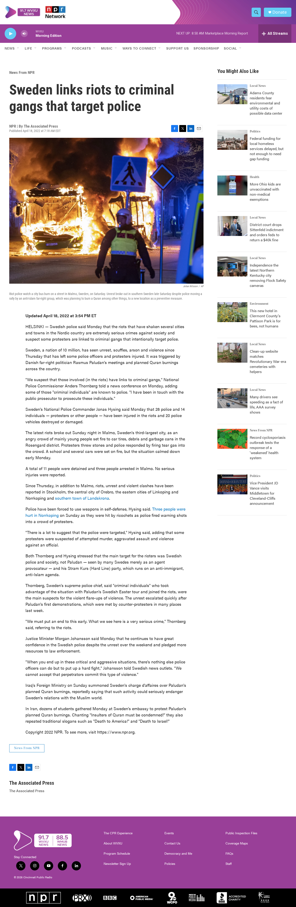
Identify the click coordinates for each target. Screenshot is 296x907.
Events (169, 833)
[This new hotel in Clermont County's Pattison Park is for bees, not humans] (232, 312)
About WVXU (113, 843)
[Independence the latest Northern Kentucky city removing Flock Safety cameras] (232, 266)
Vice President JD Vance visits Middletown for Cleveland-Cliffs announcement (264, 493)
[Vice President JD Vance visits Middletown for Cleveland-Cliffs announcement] (232, 484)
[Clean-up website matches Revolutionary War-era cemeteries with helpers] (232, 353)
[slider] (31, 33)
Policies (169, 864)
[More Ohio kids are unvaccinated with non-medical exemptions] (232, 185)
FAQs (229, 853)
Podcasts (81, 48)
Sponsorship (206, 48)
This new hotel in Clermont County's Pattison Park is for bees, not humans (265, 318)
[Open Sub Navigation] (18, 48)
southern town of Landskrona (82, 498)
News (10, 48)
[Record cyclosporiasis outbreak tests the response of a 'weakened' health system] (232, 439)
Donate (279, 12)
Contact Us (172, 843)
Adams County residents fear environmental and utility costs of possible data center (266, 103)
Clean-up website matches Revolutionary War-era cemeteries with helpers (268, 361)
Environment (259, 304)
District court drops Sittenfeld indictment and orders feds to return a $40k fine (267, 232)
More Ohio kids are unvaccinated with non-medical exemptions (265, 191)
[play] (10, 33)
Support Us (177, 48)
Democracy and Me (178, 853)
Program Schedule (117, 853)
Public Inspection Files (241, 833)
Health (254, 177)
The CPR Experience (118, 833)
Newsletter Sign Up (117, 864)
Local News (258, 86)
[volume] (24, 33)
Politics (255, 131)
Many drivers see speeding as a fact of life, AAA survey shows (266, 404)
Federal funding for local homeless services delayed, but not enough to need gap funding (267, 148)
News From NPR (21, 72)
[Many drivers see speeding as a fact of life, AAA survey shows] (232, 398)
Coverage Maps (236, 843)
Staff (228, 864)
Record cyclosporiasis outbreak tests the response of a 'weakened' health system (268, 447)
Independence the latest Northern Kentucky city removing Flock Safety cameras (268, 275)
